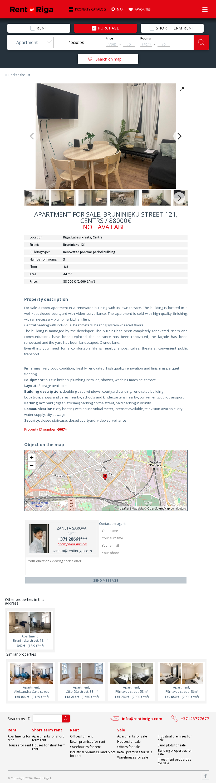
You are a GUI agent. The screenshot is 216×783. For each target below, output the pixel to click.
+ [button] (31, 457)
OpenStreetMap (158, 508)
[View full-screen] (182, 89)
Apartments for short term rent (48, 738)
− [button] (31, 465)
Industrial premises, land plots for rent (92, 754)
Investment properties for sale (174, 761)
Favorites (142, 9)
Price (109, 38)
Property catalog (90, 9)
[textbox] (77, 42)
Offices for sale (128, 747)
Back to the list (19, 75)
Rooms (145, 38)
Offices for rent (81, 736)
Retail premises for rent (87, 741)
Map (120, 9)
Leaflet (124, 508)
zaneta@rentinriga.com (72, 550)
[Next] (179, 136)
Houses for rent (19, 745)
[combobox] (30, 42)
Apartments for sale (132, 736)
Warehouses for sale (132, 757)
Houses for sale (129, 741)
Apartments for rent (19, 738)
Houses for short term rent (48, 747)
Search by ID (19, 718)
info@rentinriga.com (142, 718)
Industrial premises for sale (175, 738)
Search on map (108, 59)
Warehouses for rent (85, 747)
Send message (105, 580)
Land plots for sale (172, 745)
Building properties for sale (175, 752)
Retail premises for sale (134, 752)
